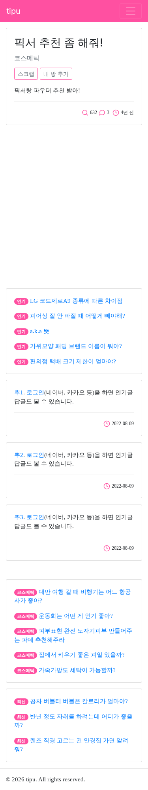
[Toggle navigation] (131, 11)
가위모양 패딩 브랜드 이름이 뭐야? (76, 346)
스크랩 (26, 73)
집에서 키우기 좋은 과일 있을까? (82, 655)
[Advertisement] (74, 204)
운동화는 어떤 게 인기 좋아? (76, 616)
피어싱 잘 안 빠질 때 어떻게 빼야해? (77, 316)
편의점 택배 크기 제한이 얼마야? (73, 361)
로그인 (35, 392)
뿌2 (18, 455)
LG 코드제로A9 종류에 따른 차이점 (76, 301)
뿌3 (18, 517)
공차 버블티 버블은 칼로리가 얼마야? (79, 701)
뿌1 (18, 392)
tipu (13, 11)
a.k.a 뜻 (39, 331)
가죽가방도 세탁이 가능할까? (77, 670)
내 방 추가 (56, 73)
